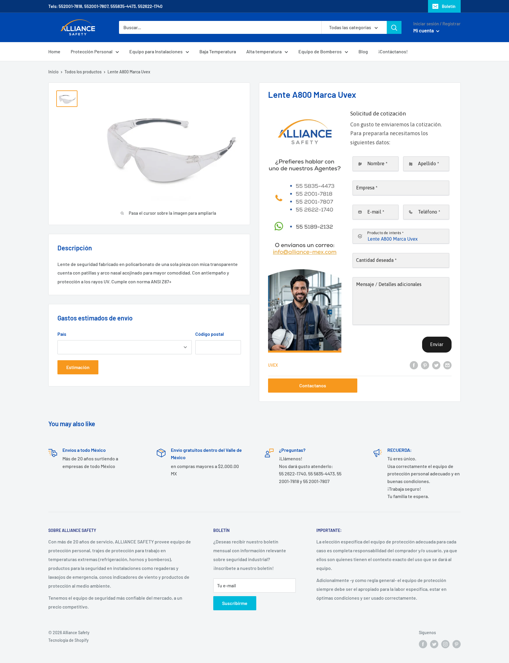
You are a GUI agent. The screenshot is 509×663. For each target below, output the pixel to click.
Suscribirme (234, 603)
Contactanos (312, 385)
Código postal (209, 334)
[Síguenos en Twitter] (434, 644)
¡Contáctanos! (393, 51)
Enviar (436, 344)
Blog (363, 51)
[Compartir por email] (447, 364)
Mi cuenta (424, 30)
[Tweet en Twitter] (436, 364)
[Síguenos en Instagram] (445, 644)
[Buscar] (394, 27)
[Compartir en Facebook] (414, 364)
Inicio (53, 71)
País (61, 334)
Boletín (448, 6)
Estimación (78, 367)
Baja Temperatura (217, 51)
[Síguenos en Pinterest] (456, 644)
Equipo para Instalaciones (156, 51)
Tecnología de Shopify (68, 640)
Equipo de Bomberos (320, 51)
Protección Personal (92, 51)
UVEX (273, 365)
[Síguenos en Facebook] (423, 644)
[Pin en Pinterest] (425, 364)
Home (54, 51)
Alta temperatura (264, 51)
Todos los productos (83, 71)
